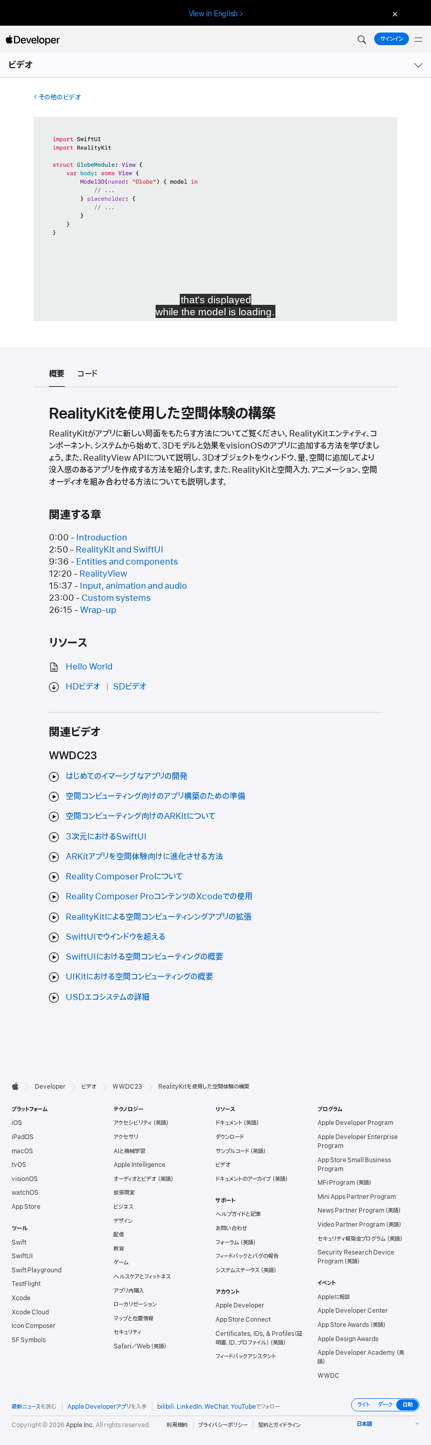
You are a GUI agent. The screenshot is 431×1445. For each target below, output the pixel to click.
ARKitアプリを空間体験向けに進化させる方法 (144, 857)
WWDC (328, 1375)
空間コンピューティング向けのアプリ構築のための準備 (155, 796)
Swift (19, 1242)
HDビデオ (83, 687)
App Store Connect (243, 1319)
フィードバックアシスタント (246, 1356)
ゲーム (121, 1262)
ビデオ (21, 65)
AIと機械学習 (129, 1151)
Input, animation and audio (133, 586)
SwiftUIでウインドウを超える (116, 937)
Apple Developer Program (355, 1123)
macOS (22, 1151)
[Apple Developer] (32, 39)
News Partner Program (350, 1210)
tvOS (19, 1164)
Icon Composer (34, 1326)
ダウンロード (230, 1137)
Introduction (101, 538)
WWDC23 (127, 1086)
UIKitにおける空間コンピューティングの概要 (139, 977)
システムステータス (238, 1270)
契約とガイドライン (279, 1425)
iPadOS (23, 1137)
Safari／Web (132, 1346)
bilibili (165, 1406)
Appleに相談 (333, 1297)
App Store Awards (343, 1325)
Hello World (89, 667)
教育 (119, 1248)
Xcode (21, 1298)
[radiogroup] (385, 1404)
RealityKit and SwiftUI (119, 550)
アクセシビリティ (133, 1123)
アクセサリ (126, 1137)
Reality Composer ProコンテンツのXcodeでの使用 (159, 896)
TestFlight (26, 1284)
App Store (26, 1206)
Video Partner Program (351, 1224)
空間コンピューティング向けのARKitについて (141, 816)
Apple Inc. (80, 1425)
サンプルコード (232, 1151)
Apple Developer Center (352, 1310)
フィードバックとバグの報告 (247, 1256)
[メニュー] (418, 39)
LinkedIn (189, 1406)
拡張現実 (124, 1192)
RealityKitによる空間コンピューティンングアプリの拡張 (159, 917)
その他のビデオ (59, 97)
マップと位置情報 (133, 1318)
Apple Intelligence (140, 1164)
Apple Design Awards (347, 1339)
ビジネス (124, 1206)
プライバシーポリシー (223, 1425)
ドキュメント (229, 1123)
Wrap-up (98, 610)
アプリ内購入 (129, 1290)
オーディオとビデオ (135, 1179)
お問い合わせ (232, 1228)
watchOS (25, 1192)
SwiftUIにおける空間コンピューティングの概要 (144, 957)
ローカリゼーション (135, 1304)
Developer (50, 1086)
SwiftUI (22, 1256)
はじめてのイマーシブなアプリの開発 (127, 776)
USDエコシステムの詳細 (108, 997)
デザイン (123, 1221)
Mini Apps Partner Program (356, 1196)
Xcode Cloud (30, 1312)
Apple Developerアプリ (99, 1406)
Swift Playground (36, 1270)
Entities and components (127, 562)
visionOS (25, 1179)
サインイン (391, 38)
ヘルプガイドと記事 (238, 1214)
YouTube (243, 1406)
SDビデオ (130, 687)
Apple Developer (240, 1305)
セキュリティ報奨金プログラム (351, 1238)
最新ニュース (26, 1406)
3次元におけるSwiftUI (106, 837)
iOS (17, 1123)
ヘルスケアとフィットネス (142, 1276)
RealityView (103, 574)
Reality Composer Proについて (124, 877)
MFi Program (336, 1182)
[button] (361, 39)
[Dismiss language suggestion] (393, 14)
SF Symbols (29, 1340)
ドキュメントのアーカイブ (243, 1179)
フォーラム (227, 1242)
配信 (119, 1234)
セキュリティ (127, 1332)
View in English (213, 13)
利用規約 (177, 1425)
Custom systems (116, 598)
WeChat (216, 1406)
